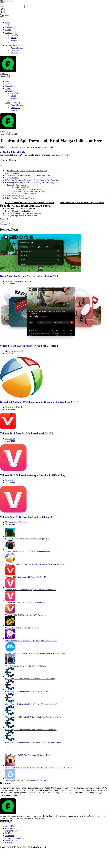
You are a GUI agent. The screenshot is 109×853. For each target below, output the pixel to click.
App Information (13, 173)
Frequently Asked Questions (17, 185)
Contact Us (10, 828)
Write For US (11, 840)
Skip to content (6, 1)
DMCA (8, 833)
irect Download (29, 202)
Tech (7, 84)
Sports (8, 88)
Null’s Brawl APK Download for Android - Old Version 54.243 (31, 640)
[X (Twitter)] (11, 821)
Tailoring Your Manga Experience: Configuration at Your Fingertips (32, 180)
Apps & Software (12, 103)
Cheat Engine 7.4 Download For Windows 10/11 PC (27, 691)
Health (13, 95)
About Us (9, 826)
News (7, 81)
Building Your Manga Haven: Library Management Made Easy (30, 182)
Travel (13, 100)
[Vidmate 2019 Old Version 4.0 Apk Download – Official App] (13, 470)
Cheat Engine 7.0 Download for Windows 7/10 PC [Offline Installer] (33, 742)
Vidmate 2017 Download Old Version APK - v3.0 (26, 433)
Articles (8, 91)
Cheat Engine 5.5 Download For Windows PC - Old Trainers (30, 679)
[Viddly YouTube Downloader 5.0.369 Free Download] (51, 341)
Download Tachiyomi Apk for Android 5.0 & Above (27, 171)
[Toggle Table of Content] (2, 166)
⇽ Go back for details (12, 152)
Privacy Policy (11, 831)
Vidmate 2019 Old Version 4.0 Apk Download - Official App (32, 475)
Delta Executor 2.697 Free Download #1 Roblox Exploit (28, 755)
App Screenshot (13, 178)
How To (14, 93)
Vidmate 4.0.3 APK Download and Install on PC (26, 517)
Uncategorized (11, 522)
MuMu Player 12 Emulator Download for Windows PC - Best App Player (35, 653)
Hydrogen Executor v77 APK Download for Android (27, 780)
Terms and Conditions (14, 838)
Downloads (15, 107)
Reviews (14, 110)
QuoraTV (4, 73)
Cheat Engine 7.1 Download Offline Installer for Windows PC (30, 730)
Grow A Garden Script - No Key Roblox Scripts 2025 (29, 276)
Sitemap (8, 843)
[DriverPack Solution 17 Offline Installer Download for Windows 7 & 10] (21, 397)
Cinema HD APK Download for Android (22, 628)
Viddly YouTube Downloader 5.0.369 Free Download (29, 345)
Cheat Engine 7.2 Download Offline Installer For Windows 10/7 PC (33, 717)
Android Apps (17, 105)
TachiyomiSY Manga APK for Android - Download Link (28, 175)
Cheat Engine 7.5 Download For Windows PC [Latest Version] (31, 704)
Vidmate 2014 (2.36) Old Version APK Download (26, 615)
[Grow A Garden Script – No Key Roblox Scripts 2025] (40, 271)
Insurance (15, 98)
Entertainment (11, 86)
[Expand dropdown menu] (14, 91)
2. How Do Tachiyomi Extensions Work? (28, 189)
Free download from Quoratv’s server (21, 198)
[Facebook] (8, 821)
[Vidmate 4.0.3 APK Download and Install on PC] (13, 512)
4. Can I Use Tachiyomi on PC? (25, 193)
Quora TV (21, 847)
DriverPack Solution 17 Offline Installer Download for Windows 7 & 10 (39, 402)
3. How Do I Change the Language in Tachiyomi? (31, 191)
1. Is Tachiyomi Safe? (21, 187)
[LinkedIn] (4, 821)
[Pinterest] (1, 821)
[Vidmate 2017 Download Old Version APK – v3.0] (8, 428)
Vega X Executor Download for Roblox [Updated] (26, 666)
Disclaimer (9, 835)
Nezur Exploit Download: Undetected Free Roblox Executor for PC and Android (38, 768)
